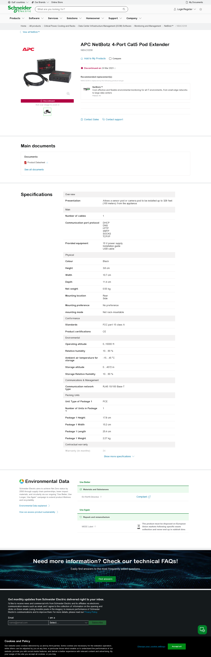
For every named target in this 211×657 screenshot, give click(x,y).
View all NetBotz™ (31, 32)
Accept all (177, 646)
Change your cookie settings (151, 646)
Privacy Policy (90, 612)
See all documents (34, 169)
